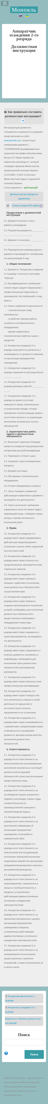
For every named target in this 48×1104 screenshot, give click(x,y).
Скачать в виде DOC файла (26, 205)
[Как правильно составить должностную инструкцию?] (24, 121)
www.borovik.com (12, 140)
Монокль (24, 9)
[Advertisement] (24, 77)
